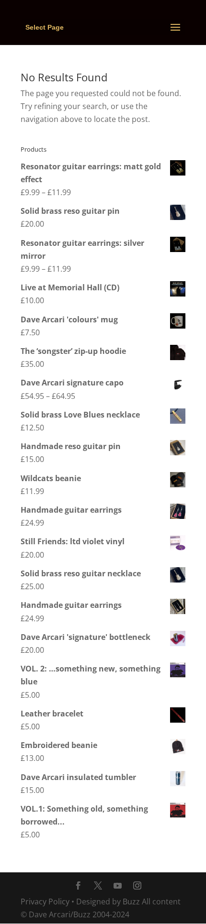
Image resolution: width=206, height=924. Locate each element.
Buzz (131, 901)
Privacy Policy (45, 901)
